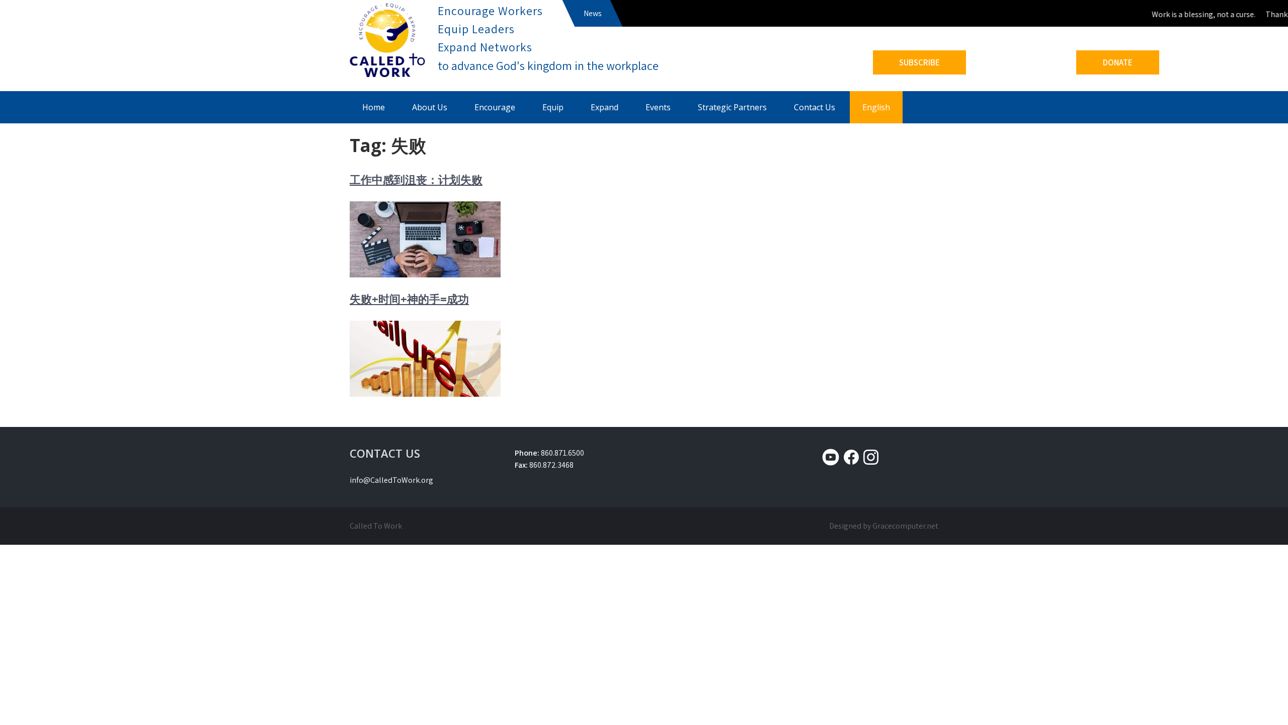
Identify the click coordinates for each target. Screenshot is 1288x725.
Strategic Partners (732, 107)
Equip (553, 107)
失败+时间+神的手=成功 (409, 298)
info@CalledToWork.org (391, 480)
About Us (429, 107)
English (876, 107)
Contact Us (814, 107)
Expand (604, 107)
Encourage (494, 107)
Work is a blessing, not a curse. (1196, 14)
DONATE (1118, 62)
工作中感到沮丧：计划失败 (416, 179)
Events (658, 107)
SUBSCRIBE (919, 62)
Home (373, 107)
